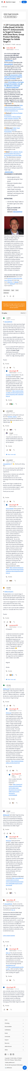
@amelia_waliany (12, 416)
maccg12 (11, 433)
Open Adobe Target (11, 16)
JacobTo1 (8, 318)
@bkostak (16, 282)
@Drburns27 (6, 689)
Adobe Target (4, 6)
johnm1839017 (9, 411)
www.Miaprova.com (10, 965)
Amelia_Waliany (10, 47)
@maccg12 (8, 840)
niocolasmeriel (12, 625)
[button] (8, 44)
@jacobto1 (8, 375)
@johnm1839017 (10, 508)
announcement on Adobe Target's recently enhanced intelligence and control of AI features (13, 76)
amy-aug (8, 685)
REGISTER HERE (9, 60)
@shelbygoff (12, 283)
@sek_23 (8, 953)
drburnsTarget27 (13, 371)
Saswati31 (8, 587)
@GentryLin (9, 282)
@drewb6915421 (8, 64)
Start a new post (19, 305)
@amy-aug (8, 713)
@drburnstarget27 (8, 591)
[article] (14, 343)
